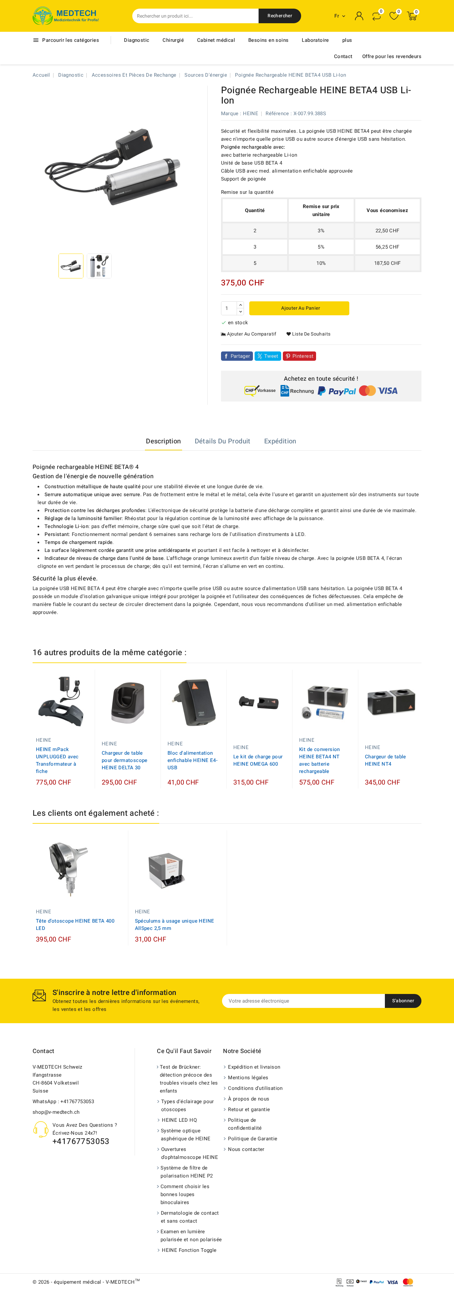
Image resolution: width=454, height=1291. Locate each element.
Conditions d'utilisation (255, 1088)
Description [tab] (163, 441)
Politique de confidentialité (245, 1124)
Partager (240, 356)
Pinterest (303, 356)
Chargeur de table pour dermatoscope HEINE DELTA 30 (125, 760)
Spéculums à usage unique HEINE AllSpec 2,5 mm (174, 924)
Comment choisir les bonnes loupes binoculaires (185, 1194)
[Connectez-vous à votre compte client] (359, 16)
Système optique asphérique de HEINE (186, 1134)
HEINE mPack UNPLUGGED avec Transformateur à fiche (57, 760)
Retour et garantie (249, 1109)
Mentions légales (248, 1077)
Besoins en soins (268, 40)
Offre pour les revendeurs (391, 56)
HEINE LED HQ (179, 1120)
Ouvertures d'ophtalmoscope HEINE (189, 1153)
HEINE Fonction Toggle (189, 1250)
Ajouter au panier (300, 308)
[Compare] (376, 16)
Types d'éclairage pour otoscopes (187, 1105)
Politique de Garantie (252, 1138)
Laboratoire (315, 40)
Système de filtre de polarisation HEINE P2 (187, 1171)
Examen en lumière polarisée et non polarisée (191, 1235)
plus (347, 40)
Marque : (231, 113)
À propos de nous (248, 1098)
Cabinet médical (216, 40)
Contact (343, 56)
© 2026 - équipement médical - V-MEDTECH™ (86, 1282)
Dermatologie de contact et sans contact (190, 1217)
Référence (277, 113)
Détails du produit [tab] (223, 441)
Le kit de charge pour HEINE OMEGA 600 (258, 760)
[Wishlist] (394, 16)
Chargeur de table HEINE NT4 (385, 760)
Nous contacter (246, 1149)
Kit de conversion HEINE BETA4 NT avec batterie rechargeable (319, 760)
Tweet (271, 356)
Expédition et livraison (254, 1067)
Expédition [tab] (280, 441)
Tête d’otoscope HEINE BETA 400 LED (75, 924)
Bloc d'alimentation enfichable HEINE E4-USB (193, 760)
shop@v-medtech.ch (56, 1112)
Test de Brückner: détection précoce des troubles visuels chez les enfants (189, 1079)
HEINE (250, 113)
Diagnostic (136, 40)
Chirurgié (173, 40)
